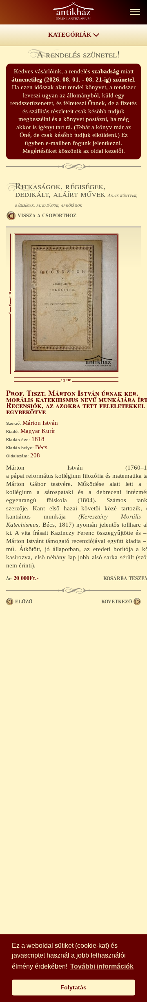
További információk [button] (102, 966)
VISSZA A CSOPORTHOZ (47, 215)
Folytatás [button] (73, 987)
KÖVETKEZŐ (116, 601)
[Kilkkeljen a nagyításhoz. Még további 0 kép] (66, 369)
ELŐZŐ (23, 601)
